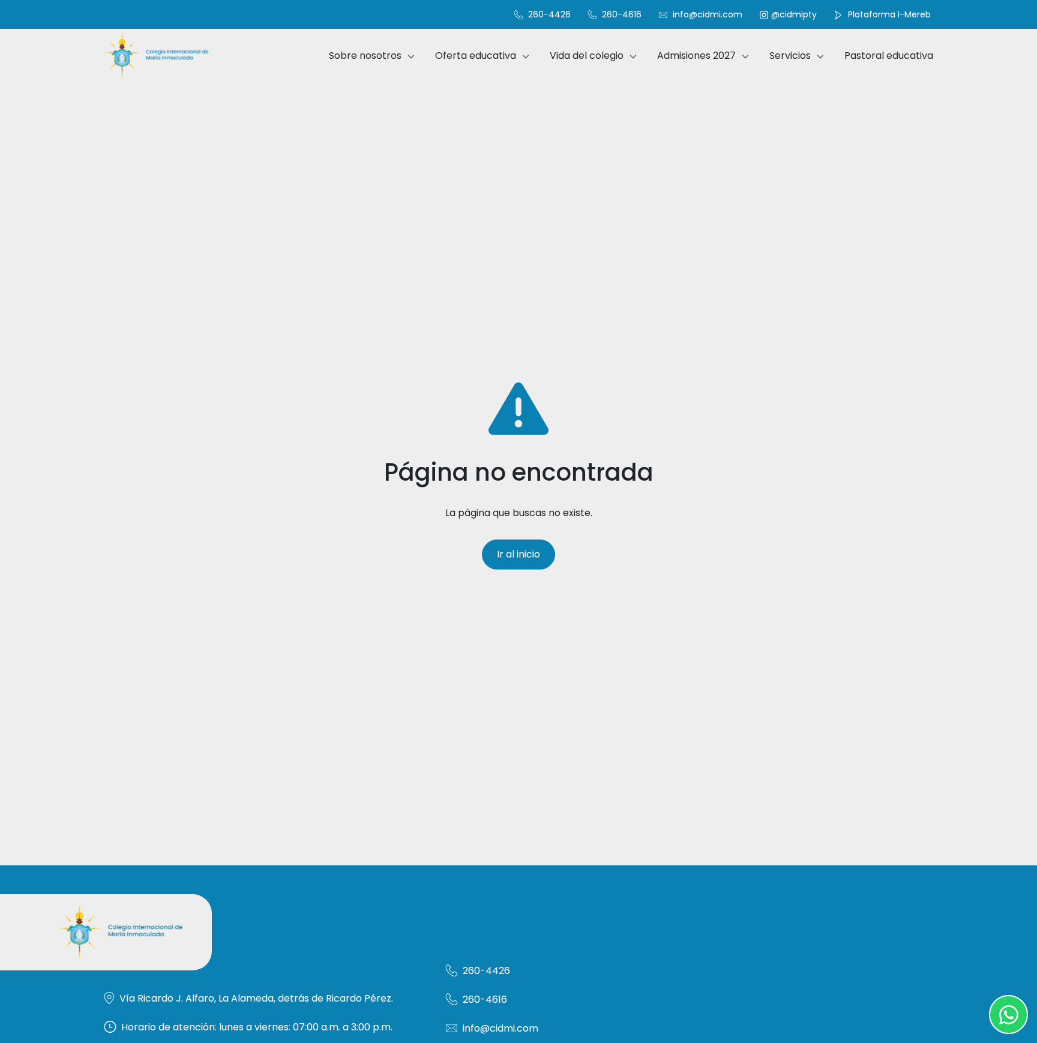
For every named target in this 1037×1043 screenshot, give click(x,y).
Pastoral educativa (888, 55)
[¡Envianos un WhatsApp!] (1008, 1014)
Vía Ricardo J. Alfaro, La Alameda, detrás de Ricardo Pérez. (256, 998)
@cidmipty (794, 14)
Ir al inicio (518, 554)
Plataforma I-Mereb (888, 14)
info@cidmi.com (707, 14)
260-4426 (548, 14)
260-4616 (621, 14)
